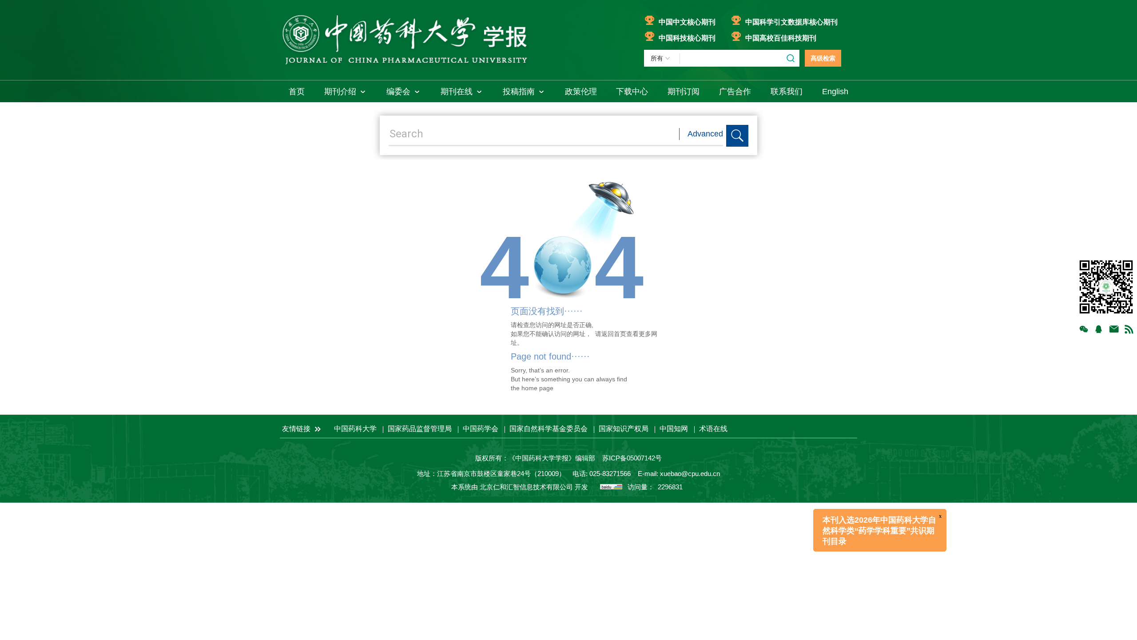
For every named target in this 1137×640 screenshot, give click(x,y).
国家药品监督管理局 (420, 428)
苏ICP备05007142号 (632, 458)
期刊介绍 (340, 91)
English (835, 91)
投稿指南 (519, 91)
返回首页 (613, 333)
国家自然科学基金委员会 (548, 428)
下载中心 (632, 91)
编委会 (398, 91)
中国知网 (674, 428)
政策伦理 (581, 91)
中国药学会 (480, 428)
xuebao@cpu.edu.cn (690, 473)
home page (537, 388)
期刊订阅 (684, 91)
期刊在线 (457, 91)
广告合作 (735, 91)
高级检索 (823, 58)
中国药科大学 (355, 428)
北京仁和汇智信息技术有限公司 (526, 487)
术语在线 (713, 428)
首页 (297, 91)
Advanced (705, 133)
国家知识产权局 (623, 428)
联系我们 (787, 91)
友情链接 (297, 428)
